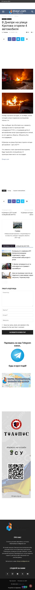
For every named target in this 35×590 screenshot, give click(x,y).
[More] (27, 39)
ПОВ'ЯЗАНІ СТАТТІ (8, 246)
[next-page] (6, 282)
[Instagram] (12, 574)
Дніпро (16, 16)
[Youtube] (27, 574)
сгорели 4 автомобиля (19, 190)
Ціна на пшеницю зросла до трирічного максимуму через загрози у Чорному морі (22, 275)
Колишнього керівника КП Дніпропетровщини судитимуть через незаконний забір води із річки (21, 255)
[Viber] (14, 39)
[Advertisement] (17, 6)
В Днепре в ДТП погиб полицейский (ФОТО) (9, 213)
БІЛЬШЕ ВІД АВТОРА (22, 246)
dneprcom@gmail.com (23, 561)
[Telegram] (18, 39)
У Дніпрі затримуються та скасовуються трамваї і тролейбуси (21, 266)
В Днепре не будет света (27, 213)
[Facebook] (9, 39)
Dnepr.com (5, 159)
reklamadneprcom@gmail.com (17, 543)
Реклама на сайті (22, 581)
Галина (6, 32)
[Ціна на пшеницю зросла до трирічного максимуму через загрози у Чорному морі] (6, 275)
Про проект (13, 581)
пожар (9, 190)
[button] (3, 11)
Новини (10, 16)
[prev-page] (3, 282)
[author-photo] (17, 228)
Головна (4, 16)
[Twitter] (22, 39)
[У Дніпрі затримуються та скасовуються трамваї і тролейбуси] (6, 266)
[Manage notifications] (30, 585)
